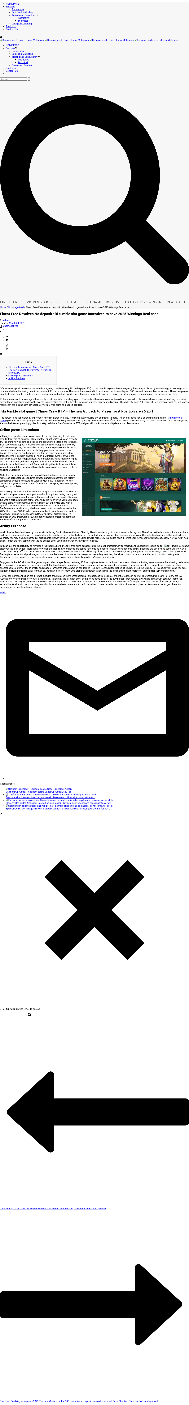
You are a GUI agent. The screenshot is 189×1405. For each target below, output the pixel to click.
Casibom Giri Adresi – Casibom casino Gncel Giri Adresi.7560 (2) (38, 791)
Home (3, 307)
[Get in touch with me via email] (97, 778)
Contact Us (12, 29)
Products (11, 26)
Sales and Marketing (22, 12)
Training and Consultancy (25, 15)
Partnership (18, 9)
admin (6, 320)
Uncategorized (16, 307)
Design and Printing (22, 23)
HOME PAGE (12, 3)
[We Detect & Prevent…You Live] (89, 40)
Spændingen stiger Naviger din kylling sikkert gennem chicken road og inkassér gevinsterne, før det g (58, 808)
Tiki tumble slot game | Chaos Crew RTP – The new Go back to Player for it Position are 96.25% (30, 370)
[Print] (1, 354)
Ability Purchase (16, 378)
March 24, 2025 (17, 323)
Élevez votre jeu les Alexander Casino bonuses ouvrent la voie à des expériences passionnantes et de (58, 803)
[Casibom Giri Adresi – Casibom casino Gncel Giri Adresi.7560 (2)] (39, 789)
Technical (23, 20)
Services (10, 6)
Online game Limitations (20, 375)
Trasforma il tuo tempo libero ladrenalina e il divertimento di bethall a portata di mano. (50, 797)
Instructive (23, 18)
